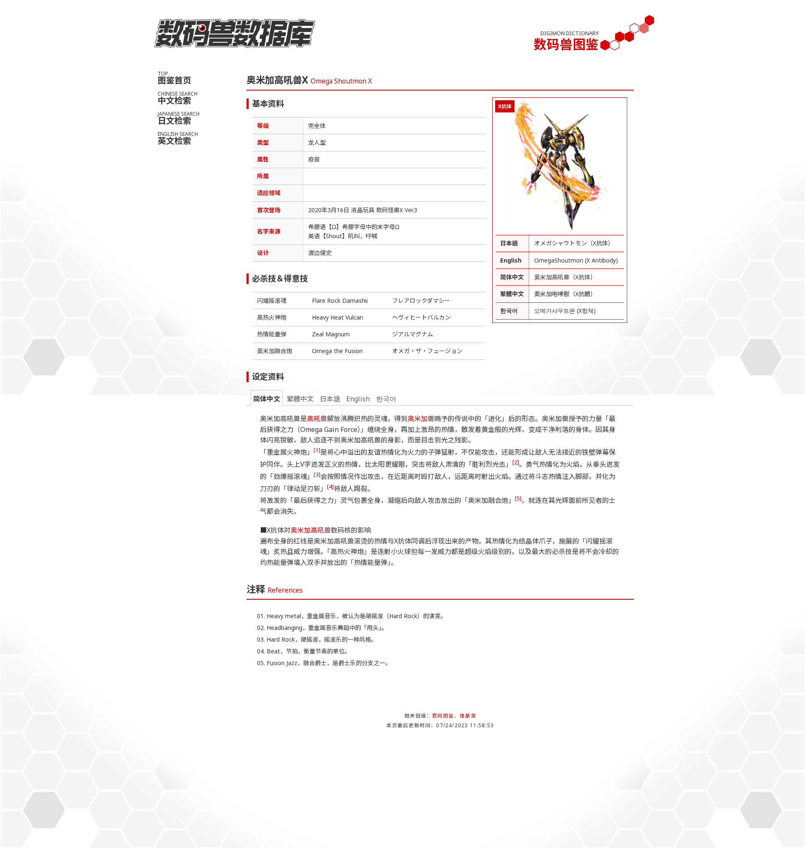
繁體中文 (300, 398)
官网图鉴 (443, 715)
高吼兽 (317, 418)
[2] (515, 462)
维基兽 (468, 715)
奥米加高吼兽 (311, 530)
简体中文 (266, 398)
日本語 (330, 398)
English (358, 398)
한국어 (386, 398)
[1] (317, 450)
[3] (317, 474)
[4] (330, 486)
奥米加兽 (421, 418)
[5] (518, 498)
